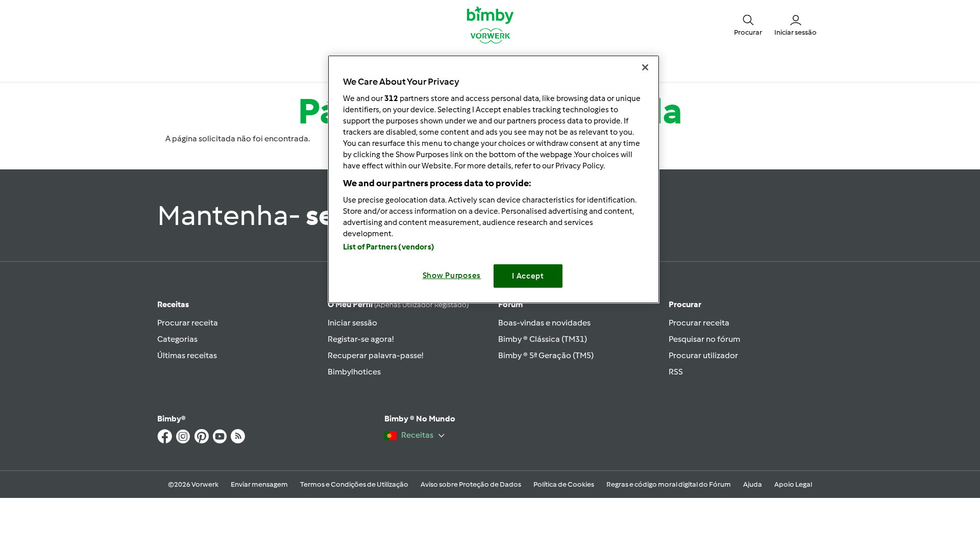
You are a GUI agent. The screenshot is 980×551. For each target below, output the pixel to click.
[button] (748, 24)
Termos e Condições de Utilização (354, 484)
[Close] (645, 67)
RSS (676, 372)
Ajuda (752, 484)
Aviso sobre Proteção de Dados (471, 484)
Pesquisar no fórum (704, 339)
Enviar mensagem (259, 484)
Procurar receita (187, 323)
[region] (493, 179)
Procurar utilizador (703, 355)
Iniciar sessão (352, 323)
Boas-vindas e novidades (544, 323)
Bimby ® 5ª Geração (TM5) (546, 355)
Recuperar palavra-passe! (375, 355)
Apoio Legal (793, 484)
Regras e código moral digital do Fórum (668, 484)
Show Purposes (452, 275)
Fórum (510, 304)
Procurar (685, 304)
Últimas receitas (187, 355)
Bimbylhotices (354, 372)
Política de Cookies (563, 484)
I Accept (528, 276)
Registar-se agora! (361, 339)
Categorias (177, 339)
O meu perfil (398, 304)
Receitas (173, 304)
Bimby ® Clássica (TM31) (542, 339)
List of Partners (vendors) (388, 247)
